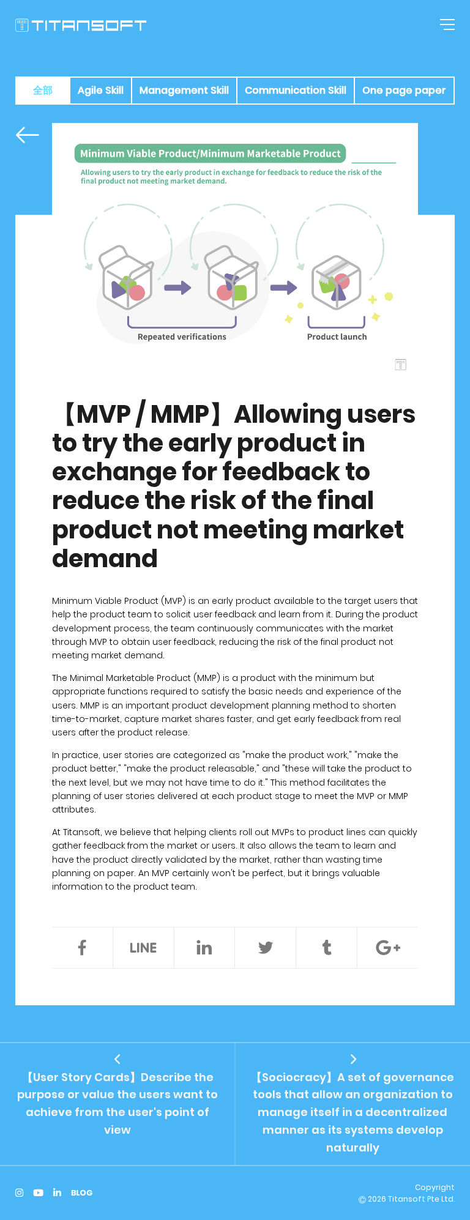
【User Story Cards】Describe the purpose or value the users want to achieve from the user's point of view (117, 1103)
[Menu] (445, 24)
